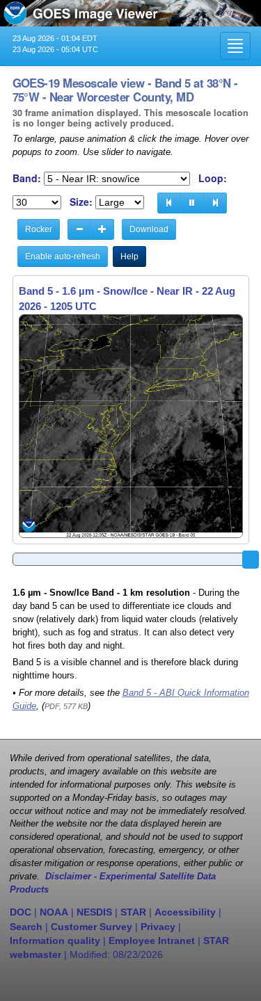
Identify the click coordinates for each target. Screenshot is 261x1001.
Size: (81, 202)
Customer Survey (91, 926)
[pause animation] (192, 203)
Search (26, 926)
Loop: (212, 178)
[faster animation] (102, 229)
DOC (20, 912)
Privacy (158, 926)
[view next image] (215, 203)
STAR (133, 912)
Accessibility (185, 912)
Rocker (38, 229)
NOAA (54, 912)
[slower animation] (79, 229)
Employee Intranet (152, 940)
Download (148, 229)
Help (129, 256)
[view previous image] (169, 203)
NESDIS (94, 912)
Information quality (55, 940)
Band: (27, 178)
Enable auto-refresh (62, 256)
